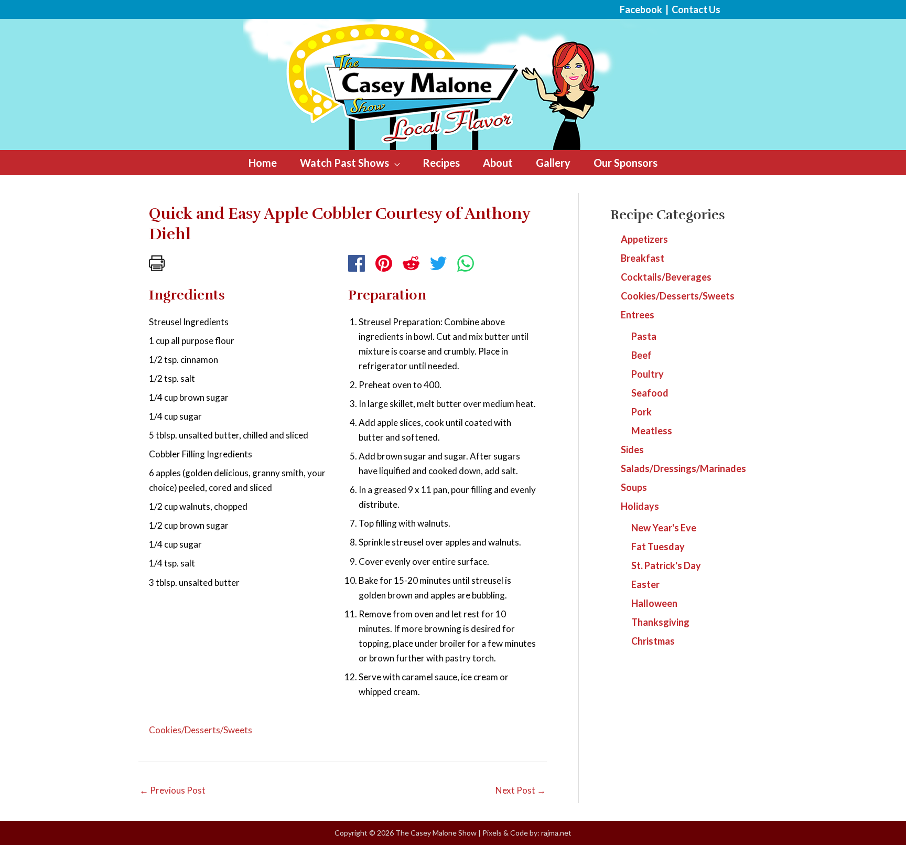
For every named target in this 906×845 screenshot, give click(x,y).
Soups (634, 487)
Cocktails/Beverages (666, 277)
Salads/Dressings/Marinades (683, 468)
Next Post (520, 790)
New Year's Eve (663, 527)
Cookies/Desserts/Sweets (200, 729)
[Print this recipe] (157, 262)
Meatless (651, 430)
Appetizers (644, 239)
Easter (645, 584)
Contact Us (696, 9)
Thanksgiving (660, 622)
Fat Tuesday (658, 546)
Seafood (649, 393)
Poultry (647, 374)
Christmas (653, 641)
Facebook (641, 9)
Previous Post (172, 790)
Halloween (654, 603)
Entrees (637, 314)
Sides (632, 449)
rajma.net (556, 832)
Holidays (640, 506)
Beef (641, 355)
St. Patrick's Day (666, 565)
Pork (641, 412)
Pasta (643, 336)
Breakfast (642, 258)
